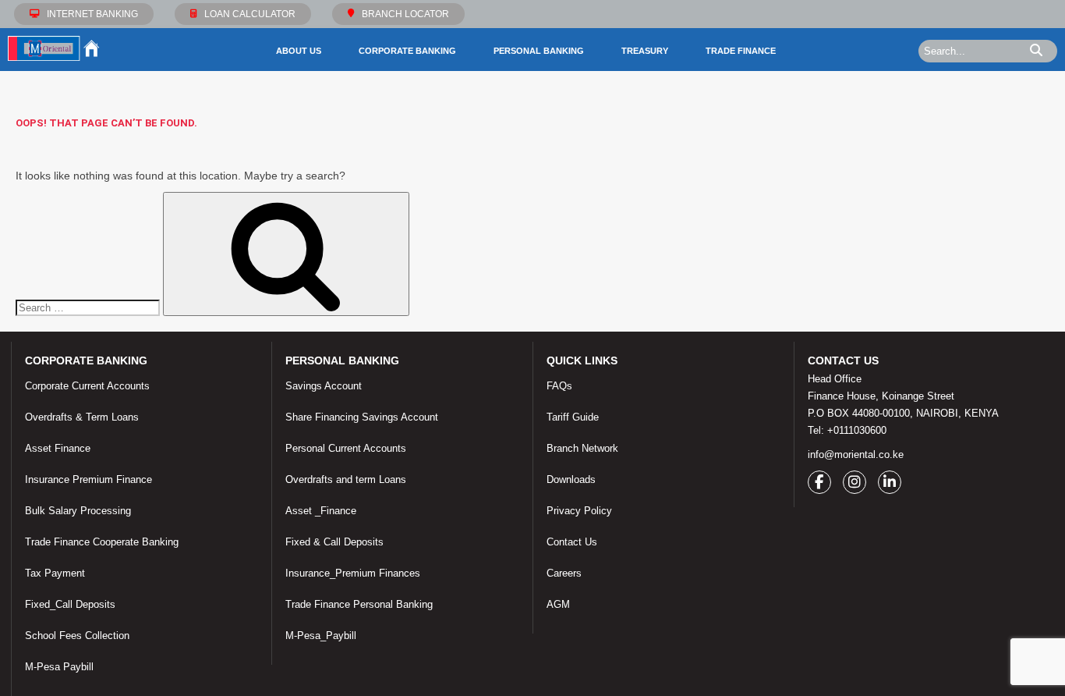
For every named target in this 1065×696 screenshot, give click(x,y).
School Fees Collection (77, 635)
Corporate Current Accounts (87, 386)
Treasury (644, 50)
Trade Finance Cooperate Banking (102, 542)
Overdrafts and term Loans (345, 479)
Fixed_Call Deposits (70, 604)
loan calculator (249, 14)
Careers (564, 573)
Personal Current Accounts (345, 448)
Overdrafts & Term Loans (82, 417)
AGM (558, 604)
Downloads (571, 479)
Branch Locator (405, 14)
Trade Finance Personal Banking (359, 604)
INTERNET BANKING (92, 14)
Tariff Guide (573, 417)
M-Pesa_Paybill (320, 635)
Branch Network (582, 448)
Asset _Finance (320, 511)
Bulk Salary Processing (78, 511)
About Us (298, 50)
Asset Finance (57, 448)
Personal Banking (539, 50)
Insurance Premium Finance (88, 479)
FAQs (559, 386)
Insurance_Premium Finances (352, 573)
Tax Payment (55, 573)
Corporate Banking (407, 50)
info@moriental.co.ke (856, 454)
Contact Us (572, 542)
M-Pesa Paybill (59, 667)
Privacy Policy (579, 511)
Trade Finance (741, 50)
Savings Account (323, 386)
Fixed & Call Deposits (334, 542)
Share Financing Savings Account (361, 417)
